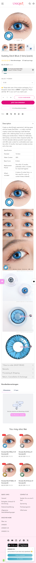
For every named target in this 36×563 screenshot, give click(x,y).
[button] (18, 123)
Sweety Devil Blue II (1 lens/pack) (8, 453)
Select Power (6, 78)
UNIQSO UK (5, 528)
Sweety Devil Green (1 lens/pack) (26, 482)
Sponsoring (23, 504)
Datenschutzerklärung (7, 507)
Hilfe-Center (23, 510)
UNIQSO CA (5, 531)
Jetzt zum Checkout (18, 102)
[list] (18, 26)
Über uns (4, 521)
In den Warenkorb (24, 97)
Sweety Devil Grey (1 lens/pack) (25, 453)
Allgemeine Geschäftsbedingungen (8, 511)
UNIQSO (4, 525)
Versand (3, 498)
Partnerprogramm (25, 507)
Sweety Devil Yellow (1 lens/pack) (8, 482)
